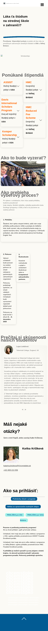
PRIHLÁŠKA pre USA (14, 515)
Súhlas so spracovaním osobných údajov (23, 506)
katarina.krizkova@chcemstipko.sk (17, 466)
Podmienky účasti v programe (24, 499)
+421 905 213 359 (10, 470)
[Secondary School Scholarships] (10, 4)
